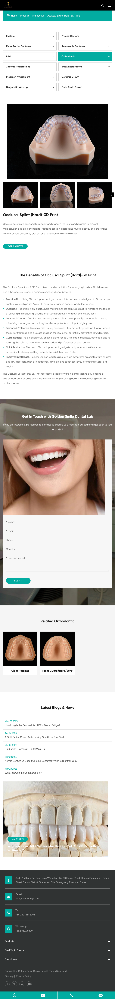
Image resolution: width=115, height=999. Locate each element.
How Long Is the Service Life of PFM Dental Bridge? (32, 723)
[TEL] (72, 995)
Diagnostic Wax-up (17, 87)
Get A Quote (15, 246)
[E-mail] (43, 995)
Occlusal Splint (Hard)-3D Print (63, 15)
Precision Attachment (18, 76)
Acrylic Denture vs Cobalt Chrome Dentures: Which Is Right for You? (41, 759)
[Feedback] (100, 995)
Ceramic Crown (70, 76)
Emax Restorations (72, 66)
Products (24, 15)
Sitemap (9, 976)
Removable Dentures (73, 46)
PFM (8, 56)
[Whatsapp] (14, 995)
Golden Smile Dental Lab (31, 971)
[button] (112, 194)
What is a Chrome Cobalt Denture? (23, 770)
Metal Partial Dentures (18, 46)
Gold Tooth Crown (72, 87)
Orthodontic (38, 15)
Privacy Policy (23, 976)
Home (14, 15)
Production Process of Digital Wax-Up (25, 747)
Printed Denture (70, 36)
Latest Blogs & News (57, 707)
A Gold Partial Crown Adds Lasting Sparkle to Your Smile (35, 735)
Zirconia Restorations (18, 66)
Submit (18, 580)
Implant (10, 36)
